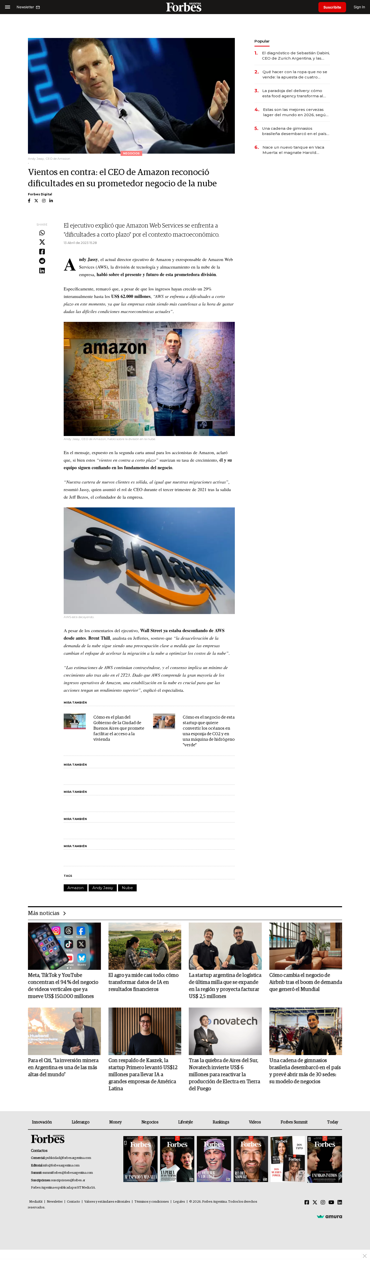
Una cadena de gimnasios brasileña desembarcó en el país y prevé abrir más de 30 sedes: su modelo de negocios (295, 131)
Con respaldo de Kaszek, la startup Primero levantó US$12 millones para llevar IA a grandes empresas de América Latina (142, 1074)
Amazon (75, 887)
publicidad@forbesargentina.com (68, 1158)
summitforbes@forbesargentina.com (68, 1173)
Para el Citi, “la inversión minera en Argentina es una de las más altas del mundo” (63, 1067)
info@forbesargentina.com (61, 1165)
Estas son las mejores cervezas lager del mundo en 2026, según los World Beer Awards (295, 112)
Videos (255, 1122)
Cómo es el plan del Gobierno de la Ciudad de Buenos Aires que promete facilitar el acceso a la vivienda (118, 728)
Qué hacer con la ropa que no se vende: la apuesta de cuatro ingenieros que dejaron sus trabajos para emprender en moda (295, 74)
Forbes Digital (40, 194)
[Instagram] (323, 1202)
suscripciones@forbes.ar (68, 1180)
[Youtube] (331, 1202)
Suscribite (332, 7)
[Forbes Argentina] (185, 7)
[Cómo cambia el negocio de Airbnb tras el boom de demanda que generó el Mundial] (305, 946)
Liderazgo (80, 1122)
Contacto (73, 1201)
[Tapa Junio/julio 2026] (140, 1159)
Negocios (150, 1122)
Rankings (221, 1122)
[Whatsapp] (42, 233)
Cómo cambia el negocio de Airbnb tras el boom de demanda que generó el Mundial (305, 982)
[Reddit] (42, 261)
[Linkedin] (42, 271)
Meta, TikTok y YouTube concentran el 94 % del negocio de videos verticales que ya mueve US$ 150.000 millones (63, 986)
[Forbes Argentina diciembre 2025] (250, 1159)
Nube (127, 887)
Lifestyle (185, 1122)
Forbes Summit (294, 1122)
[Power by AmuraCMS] (329, 1216)
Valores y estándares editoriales (107, 1201)
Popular (262, 41)
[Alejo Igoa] (214, 1159)
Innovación (42, 1122)
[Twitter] (42, 242)
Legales (179, 1201)
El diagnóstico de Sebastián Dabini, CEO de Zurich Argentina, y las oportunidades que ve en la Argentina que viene (296, 56)
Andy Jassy (102, 887)
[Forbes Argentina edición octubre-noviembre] (287, 1159)
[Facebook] (42, 252)
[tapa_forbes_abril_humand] (177, 1159)
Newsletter (55, 1201)
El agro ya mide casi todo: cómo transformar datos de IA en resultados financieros (143, 982)
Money (115, 1122)
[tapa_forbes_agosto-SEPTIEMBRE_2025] (324, 1159)
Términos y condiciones (151, 1201)
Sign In (359, 7)
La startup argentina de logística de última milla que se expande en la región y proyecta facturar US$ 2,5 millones (225, 986)
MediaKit (36, 1201)
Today (332, 1122)
